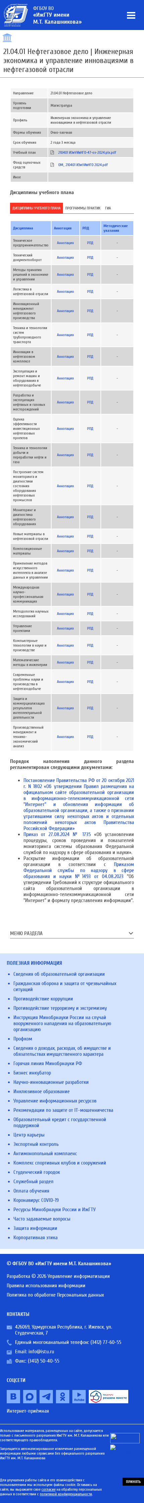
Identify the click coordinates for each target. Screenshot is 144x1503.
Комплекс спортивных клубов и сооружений (59, 1163)
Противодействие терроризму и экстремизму (60, 1008)
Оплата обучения (31, 1191)
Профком (22, 1039)
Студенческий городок (36, 1172)
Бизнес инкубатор (32, 1073)
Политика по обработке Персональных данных (55, 1295)
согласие (49, 1489)
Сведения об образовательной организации (59, 974)
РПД (90, 242)
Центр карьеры (29, 1135)
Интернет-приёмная (28, 1411)
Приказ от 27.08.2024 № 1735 (57, 834)
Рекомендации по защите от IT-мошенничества (63, 1110)
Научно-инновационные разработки (51, 1082)
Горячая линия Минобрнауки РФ (47, 1063)
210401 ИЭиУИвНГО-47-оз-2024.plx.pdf (87, 152)
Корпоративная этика (35, 1238)
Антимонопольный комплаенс (45, 1154)
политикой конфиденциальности (66, 1494)
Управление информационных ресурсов (54, 1101)
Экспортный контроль (36, 1144)
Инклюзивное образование (41, 1091)
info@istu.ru (41, 1352)
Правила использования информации (46, 1286)
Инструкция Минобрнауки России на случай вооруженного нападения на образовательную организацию (62, 1023)
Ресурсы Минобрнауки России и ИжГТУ (54, 1210)
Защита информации (35, 1228)
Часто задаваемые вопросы (41, 1219)
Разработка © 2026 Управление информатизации (58, 1276)
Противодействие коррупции (43, 999)
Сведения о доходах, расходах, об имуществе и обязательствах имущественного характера (62, 1051)
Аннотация (65, 242)
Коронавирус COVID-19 (36, 1200)
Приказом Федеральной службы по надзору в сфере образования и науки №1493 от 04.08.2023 (78, 870)
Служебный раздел (33, 1182)
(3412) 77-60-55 (105, 1342)
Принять (133, 1481)
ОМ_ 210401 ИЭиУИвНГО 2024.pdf (83, 164)
